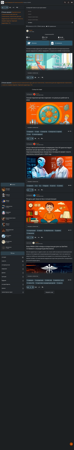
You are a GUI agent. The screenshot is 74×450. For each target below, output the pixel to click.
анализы (60, 185)
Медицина (10, 2)
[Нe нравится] (32, 77)
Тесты (6, 2)
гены (29, 134)
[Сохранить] (36, 77)
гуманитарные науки (7, 292)
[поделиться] (39, 77)
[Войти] (68, 2)
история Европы (6, 284)
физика (3, 272)
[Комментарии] (43, 77)
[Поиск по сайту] (65, 2)
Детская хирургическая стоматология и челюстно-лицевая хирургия (12, 19)
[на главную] (2, 2)
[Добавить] (71, 444)
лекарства (44, 131)
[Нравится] (28, 77)
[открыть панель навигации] (71, 2)
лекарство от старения (55, 131)
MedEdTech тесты (59, 280)
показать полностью (32, 73)
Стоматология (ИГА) (18, 2)
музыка (3, 288)
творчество (31, 233)
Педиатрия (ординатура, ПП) (25, 85)
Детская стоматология (38, 82)
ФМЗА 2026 (49, 280)
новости (60, 283)
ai (40, 185)
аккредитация (39, 280)
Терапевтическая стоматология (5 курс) (22, 82)
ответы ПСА (31, 283)
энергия (40, 230)
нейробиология (49, 230)
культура (4, 276)
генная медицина (37, 134)
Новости (29, 243)
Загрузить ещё (49, 292)
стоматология (12, 16)
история (4, 257)
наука (37, 131)
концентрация (31, 230)
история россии (6, 265)
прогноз (53, 185)
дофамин (58, 230)
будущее (46, 185)
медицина (30, 131)
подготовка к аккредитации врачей (46, 283)
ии (36, 185)
